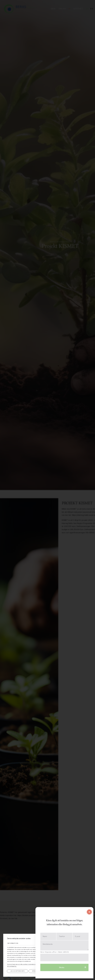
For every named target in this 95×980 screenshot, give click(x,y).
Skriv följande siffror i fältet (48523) (54, 952)
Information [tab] (12, 943)
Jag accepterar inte (17, 971)
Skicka (61, 967)
